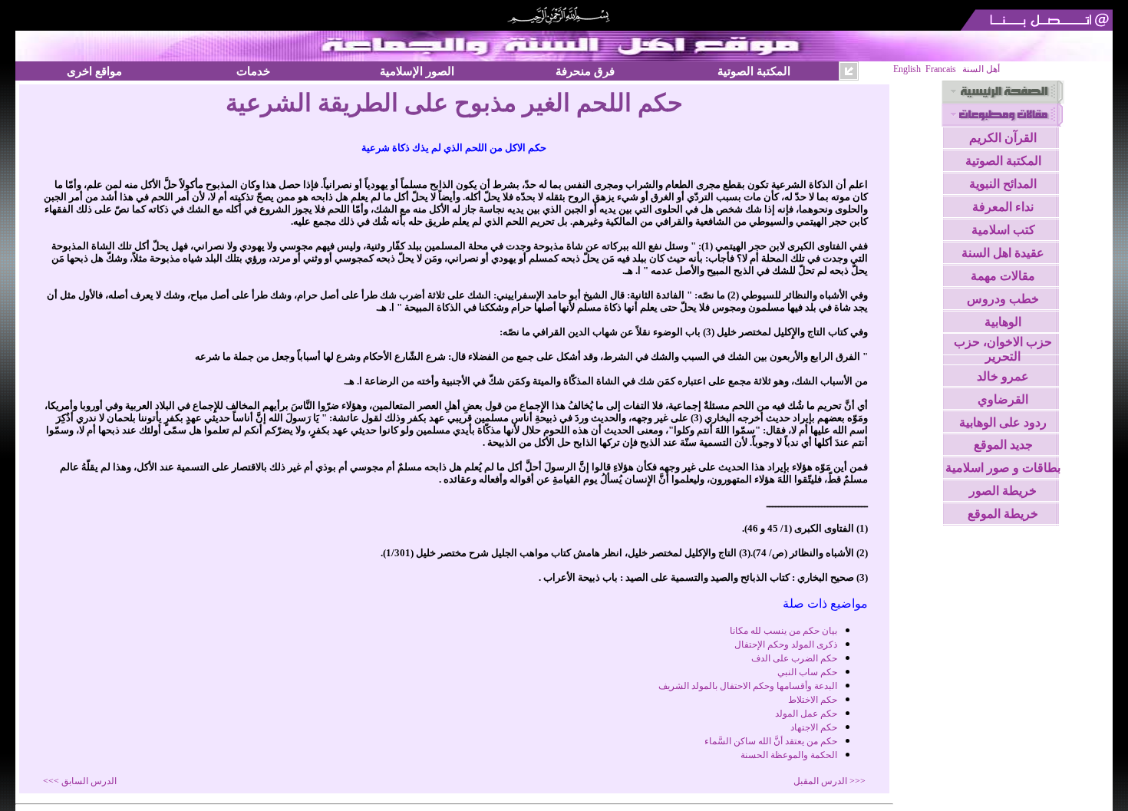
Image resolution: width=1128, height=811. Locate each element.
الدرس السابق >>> (80, 781)
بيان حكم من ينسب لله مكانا (783, 630)
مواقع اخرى (94, 70)
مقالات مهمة (1003, 275)
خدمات (253, 70)
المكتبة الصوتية (753, 70)
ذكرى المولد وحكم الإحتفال (785, 644)
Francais (940, 69)
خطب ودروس (1003, 298)
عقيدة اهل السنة (1002, 252)
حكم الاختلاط (812, 699)
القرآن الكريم (1003, 137)
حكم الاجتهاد (813, 727)
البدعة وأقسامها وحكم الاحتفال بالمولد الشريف (747, 686)
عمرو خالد (1003, 376)
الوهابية (1003, 321)
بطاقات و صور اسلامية (1002, 467)
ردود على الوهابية (1003, 422)
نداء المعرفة (1003, 206)
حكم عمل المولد (806, 713)
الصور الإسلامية (417, 70)
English (907, 69)
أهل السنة (981, 69)
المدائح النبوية (1003, 183)
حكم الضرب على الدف (794, 658)
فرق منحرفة (585, 70)
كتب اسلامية (1003, 229)
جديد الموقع (1003, 444)
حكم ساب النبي (807, 672)
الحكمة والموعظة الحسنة (788, 755)
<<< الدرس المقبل (829, 781)
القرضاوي (1003, 399)
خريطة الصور (1003, 490)
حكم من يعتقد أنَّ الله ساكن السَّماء (770, 741)
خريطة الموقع (1003, 513)
